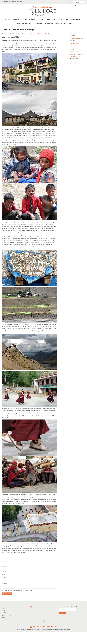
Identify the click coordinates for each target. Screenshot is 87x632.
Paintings (41, 19)
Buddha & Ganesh (48, 23)
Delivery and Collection (7, 615)
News (8, 2)
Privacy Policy (5, 612)
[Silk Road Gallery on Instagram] (31, 607)
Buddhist (12, 34)
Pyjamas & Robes (33, 19)
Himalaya (18, 34)
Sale (65, 23)
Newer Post (52, 562)
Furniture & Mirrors (75, 19)
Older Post (5, 562)
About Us (4, 2)
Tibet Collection (37, 23)
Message (4, 580)
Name (3, 569)
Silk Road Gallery (28, 629)
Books (70, 23)
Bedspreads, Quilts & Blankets (13, 19)
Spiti (35, 34)
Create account (65, 2)
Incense (25, 19)
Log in (60, 2)
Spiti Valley (41, 34)
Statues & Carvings (51, 19)
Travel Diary (48, 34)
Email (3, 575)
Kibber (31, 34)
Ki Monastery (25, 34)
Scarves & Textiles (63, 19)
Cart (72, 2)
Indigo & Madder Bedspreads (77, 38)
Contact (12, 2)
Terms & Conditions (6, 614)
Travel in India (58, 23)
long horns (43, 548)
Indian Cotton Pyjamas (75, 50)
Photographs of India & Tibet (23, 23)
